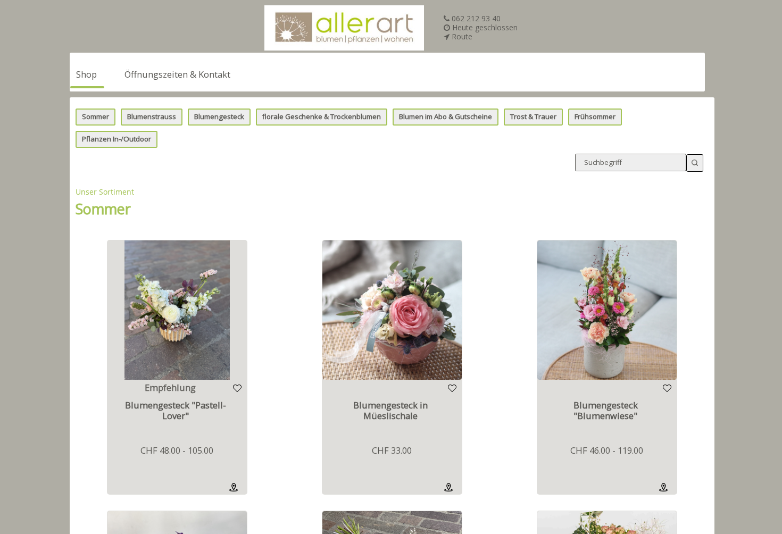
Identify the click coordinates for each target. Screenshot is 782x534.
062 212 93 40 (475, 18)
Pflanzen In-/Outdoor (116, 139)
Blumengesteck (219, 116)
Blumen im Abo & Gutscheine (445, 116)
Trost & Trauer (533, 116)
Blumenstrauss (151, 116)
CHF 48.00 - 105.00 (176, 450)
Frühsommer (595, 116)
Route (461, 36)
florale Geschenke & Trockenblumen (321, 116)
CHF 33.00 (392, 450)
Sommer (95, 116)
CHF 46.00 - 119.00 (606, 450)
